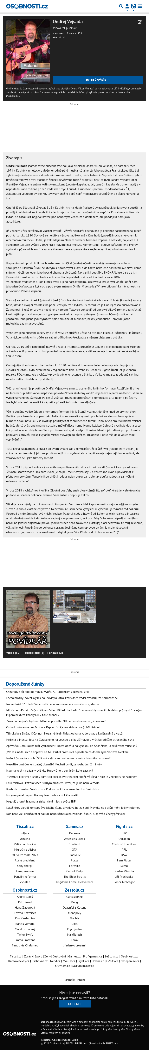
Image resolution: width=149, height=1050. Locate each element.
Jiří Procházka (124, 876)
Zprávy (28, 956)
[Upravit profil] (140, 22)
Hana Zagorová (25, 907)
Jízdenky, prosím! (75, 945)
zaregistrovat (66, 998)
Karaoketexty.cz (18, 961)
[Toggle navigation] (140, 6)
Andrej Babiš (25, 897)
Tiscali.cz (25, 826)
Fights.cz (124, 826)
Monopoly (74, 913)
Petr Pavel (25, 902)
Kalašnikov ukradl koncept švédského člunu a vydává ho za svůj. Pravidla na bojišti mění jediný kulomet (73, 807)
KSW (124, 855)
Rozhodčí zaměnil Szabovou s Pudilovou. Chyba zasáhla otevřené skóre (52, 789)
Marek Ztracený (25, 929)
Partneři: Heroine (75, 980)
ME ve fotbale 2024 (24, 855)
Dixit (74, 924)
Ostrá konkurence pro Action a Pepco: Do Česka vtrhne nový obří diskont (53, 727)
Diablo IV (74, 855)
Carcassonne (74, 897)
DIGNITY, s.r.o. (111, 1043)
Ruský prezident (25, 860)
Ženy (47, 956)
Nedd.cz (55, 961)
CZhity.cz (112, 961)
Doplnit (74, 1004)
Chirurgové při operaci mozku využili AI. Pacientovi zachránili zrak (47, 692)
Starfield (74, 844)
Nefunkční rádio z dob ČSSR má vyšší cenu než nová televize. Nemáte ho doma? (58, 758)
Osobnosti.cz (25, 890)
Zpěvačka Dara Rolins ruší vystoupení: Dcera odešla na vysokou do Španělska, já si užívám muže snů (71, 746)
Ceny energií (25, 866)
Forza (74, 860)
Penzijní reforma (25, 876)
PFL (124, 849)
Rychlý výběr (96, 80)
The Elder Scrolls (74, 876)
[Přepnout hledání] (121, 6)
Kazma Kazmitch (25, 913)
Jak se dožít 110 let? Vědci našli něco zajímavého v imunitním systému (52, 704)
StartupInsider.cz (83, 966)
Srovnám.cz (62, 966)
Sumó (124, 866)
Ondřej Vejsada (68, 21)
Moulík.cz (69, 961)
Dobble (74, 918)
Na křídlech (74, 934)
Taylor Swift (25, 934)
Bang (74, 902)
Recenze (74, 833)
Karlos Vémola (124, 871)
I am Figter (124, 860)
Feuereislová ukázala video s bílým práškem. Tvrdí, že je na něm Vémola (53, 783)
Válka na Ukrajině (25, 844)
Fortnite (74, 866)
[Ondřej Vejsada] (28, 51)
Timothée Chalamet (25, 945)
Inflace (25, 833)
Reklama (45, 1039)
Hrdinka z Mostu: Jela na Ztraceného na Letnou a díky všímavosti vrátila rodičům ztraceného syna (70, 739)
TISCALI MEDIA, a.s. (76, 1043)
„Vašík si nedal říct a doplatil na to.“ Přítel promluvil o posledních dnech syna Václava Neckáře (67, 752)
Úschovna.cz (40, 961)
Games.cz (74, 826)
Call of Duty (74, 871)
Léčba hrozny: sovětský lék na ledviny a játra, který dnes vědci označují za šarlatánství (62, 698)
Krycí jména (74, 929)
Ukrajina (25, 839)
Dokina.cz (98, 961)
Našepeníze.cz (129, 961)
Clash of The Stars (124, 844)
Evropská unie (25, 871)
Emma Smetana (25, 940)
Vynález (25, 882)
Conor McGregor (124, 882)
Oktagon (124, 839)
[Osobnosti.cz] (27, 6)
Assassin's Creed (74, 839)
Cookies (57, 1039)
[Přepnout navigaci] (127, 6)
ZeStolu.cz (112, 956)
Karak (74, 940)
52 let (62, 37)
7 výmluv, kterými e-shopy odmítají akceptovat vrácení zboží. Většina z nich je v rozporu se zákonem (71, 777)
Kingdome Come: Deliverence (74, 882)
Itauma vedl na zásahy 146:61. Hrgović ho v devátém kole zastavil (49, 770)
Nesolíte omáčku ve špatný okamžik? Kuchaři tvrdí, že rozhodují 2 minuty (54, 764)
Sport (38, 956)
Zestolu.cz (74, 890)
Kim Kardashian (25, 918)
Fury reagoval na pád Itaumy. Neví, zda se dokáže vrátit (42, 795)
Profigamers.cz (92, 956)
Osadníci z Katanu (74, 907)
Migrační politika (25, 849)
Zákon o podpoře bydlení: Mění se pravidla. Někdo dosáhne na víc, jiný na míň (56, 721)
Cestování (59, 956)
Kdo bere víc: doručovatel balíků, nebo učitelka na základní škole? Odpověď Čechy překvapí (65, 814)
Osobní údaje (70, 1039)
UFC (124, 833)
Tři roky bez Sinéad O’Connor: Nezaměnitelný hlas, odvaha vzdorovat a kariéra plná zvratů (64, 733)
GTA (74, 849)
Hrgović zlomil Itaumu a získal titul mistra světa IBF (41, 801)
